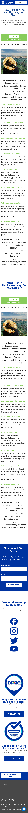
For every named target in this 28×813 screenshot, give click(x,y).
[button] (14, 714)
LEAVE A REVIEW (14, 758)
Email (6, 565)
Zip (5, 574)
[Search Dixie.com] (15, 2)
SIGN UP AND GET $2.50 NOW (11, 775)
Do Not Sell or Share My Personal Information (12, 809)
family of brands (15, 560)
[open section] (25, 783)
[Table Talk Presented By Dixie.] (14, 37)
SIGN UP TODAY (14, 585)
